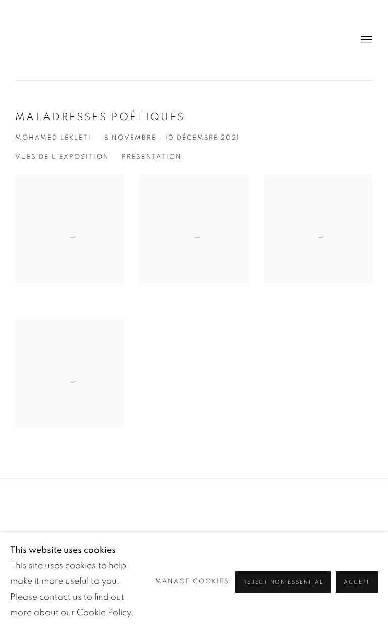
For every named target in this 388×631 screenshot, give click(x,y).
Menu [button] (365, 40)
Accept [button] (357, 582)
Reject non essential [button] (283, 582)
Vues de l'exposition (62, 157)
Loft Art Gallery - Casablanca (50, 40)
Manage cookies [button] (192, 581)
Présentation (152, 157)
